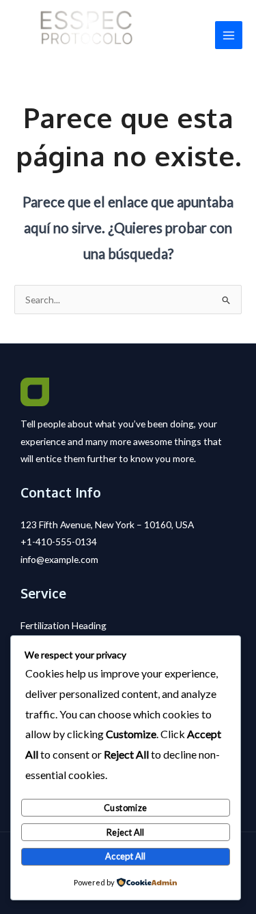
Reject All (125, 832)
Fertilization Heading (63, 625)
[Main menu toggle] (229, 35)
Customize (125, 807)
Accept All (125, 856)
